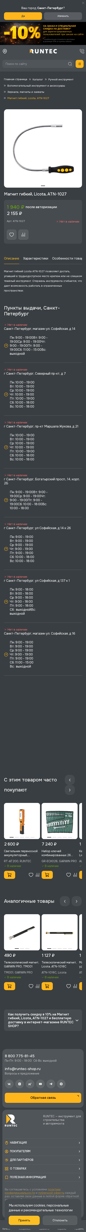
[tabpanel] (43, 148)
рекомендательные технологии (48, 1210)
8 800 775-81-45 (20, 1056)
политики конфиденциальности (33, 1191)
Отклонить (60, 1220)
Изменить (63, 16)
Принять (24, 1220)
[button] (43, 33)
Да (23, 16)
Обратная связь (43, 1098)
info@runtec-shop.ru (23, 1069)
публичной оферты (51, 1193)
